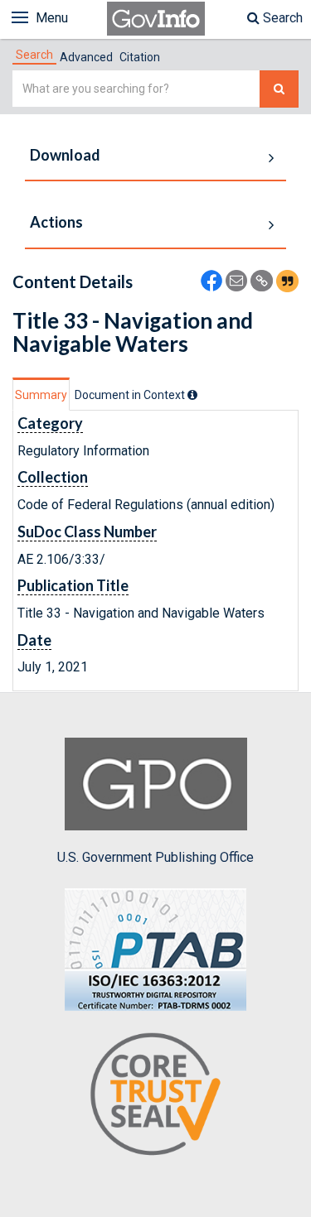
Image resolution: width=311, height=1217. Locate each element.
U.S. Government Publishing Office (155, 857)
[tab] (34, 54)
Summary (41, 395)
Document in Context (131, 395)
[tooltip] (192, 395)
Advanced (86, 57)
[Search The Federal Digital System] (279, 89)
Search (281, 18)
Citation (139, 57)
